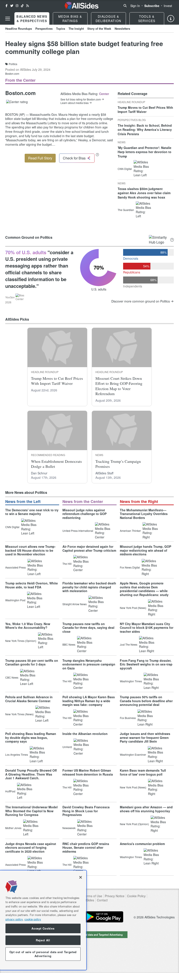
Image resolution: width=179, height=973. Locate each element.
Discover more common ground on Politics (140, 301)
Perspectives (44, 28)
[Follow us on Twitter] (11, 6)
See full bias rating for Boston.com (80, 99)
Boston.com (12, 73)
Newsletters (122, 28)
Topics (60, 28)
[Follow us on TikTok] (22, 6)
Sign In (135, 5)
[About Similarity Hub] (172, 240)
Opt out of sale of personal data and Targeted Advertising (89, 934)
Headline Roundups (18, 28)
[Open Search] (125, 5)
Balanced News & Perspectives (31, 18)
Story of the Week (99, 28)
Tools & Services (146, 18)
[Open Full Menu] (7, 18)
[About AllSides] (171, 19)
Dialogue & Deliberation (108, 18)
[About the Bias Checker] (97, 154)
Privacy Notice (114, 896)
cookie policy (32, 919)
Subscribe (151, 5)
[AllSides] (81, 5)
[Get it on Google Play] (103, 917)
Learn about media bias (74, 103)
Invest (168, 5)
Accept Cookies (42, 928)
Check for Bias (74, 158)
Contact (102, 900)
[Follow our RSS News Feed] (27, 6)
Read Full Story (40, 158)
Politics (13, 64)
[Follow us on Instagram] (17, 6)
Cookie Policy (136, 896)
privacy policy (14, 919)
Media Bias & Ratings (70, 18)
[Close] (80, 877)
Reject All (43, 940)
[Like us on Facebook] (6, 6)
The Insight (76, 28)
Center (104, 94)
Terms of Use (93, 896)
